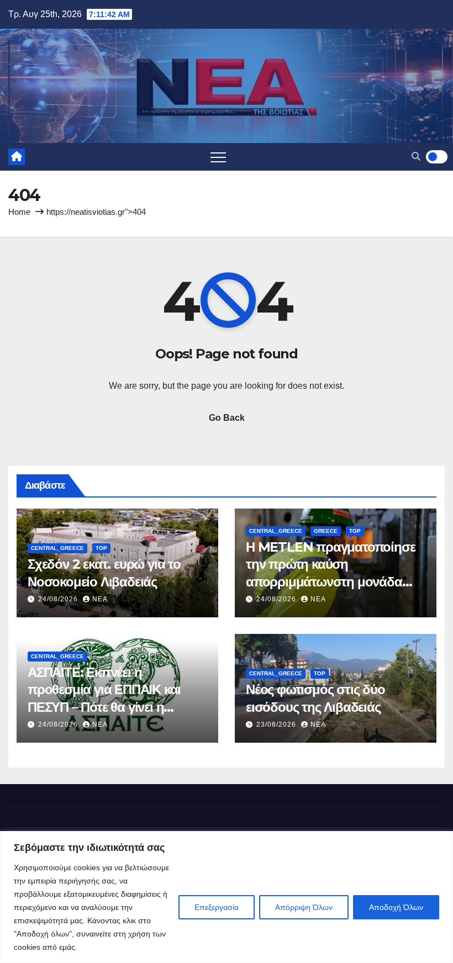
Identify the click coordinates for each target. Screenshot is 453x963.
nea (100, 599)
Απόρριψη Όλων (304, 907)
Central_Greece (57, 548)
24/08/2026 (59, 599)
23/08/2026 (277, 724)
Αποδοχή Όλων (396, 907)
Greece (326, 531)
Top (101, 548)
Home (19, 211)
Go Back (227, 417)
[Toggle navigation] (218, 156)
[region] (226, 897)
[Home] (16, 157)
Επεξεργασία (216, 907)
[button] (416, 156)
